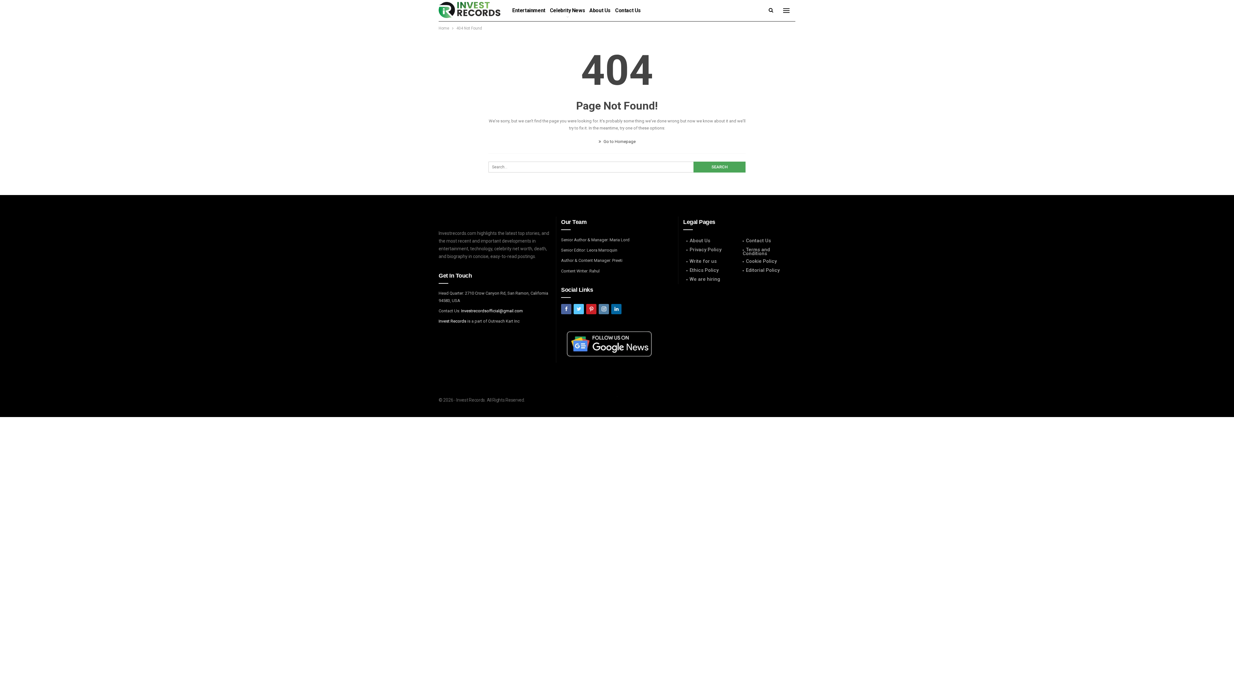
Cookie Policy (761, 261)
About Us (600, 10)
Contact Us (628, 10)
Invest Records (452, 321)
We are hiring (705, 279)
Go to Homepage (619, 141)
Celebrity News (567, 10)
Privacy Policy (705, 250)
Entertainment (528, 10)
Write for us (703, 261)
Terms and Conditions (756, 251)
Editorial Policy (763, 270)
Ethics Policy (704, 270)
